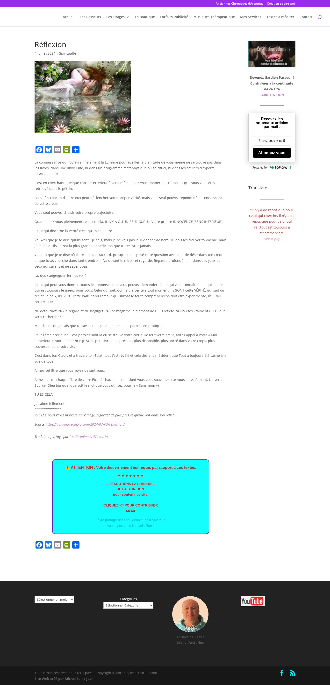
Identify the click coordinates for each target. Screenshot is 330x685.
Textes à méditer (280, 17)
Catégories (128, 599)
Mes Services (250, 17)
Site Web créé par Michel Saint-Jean (64, 678)
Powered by (260, 167)
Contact (306, 17)
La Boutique (145, 17)
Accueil (68, 17)
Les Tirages (115, 17)
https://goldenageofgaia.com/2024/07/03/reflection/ (85, 424)
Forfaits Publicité (174, 17)
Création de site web (281, 4)
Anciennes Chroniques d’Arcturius (239, 4)
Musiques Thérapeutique (214, 17)
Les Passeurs (90, 17)
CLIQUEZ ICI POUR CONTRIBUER (130, 505)
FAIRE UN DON (271, 95)
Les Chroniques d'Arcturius (144, 520)
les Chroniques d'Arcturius (89, 436)
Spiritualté (67, 53)
